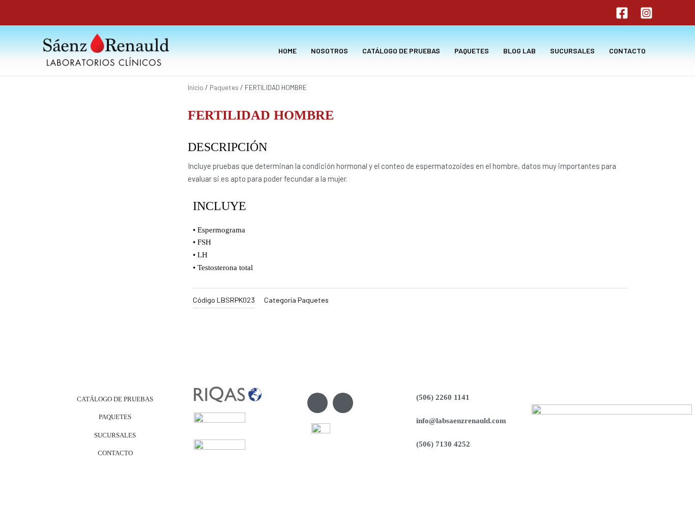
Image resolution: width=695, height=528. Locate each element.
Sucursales (115, 435)
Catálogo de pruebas (115, 399)
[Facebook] (622, 13)
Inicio (196, 87)
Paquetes (224, 87)
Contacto (115, 453)
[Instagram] (646, 13)
